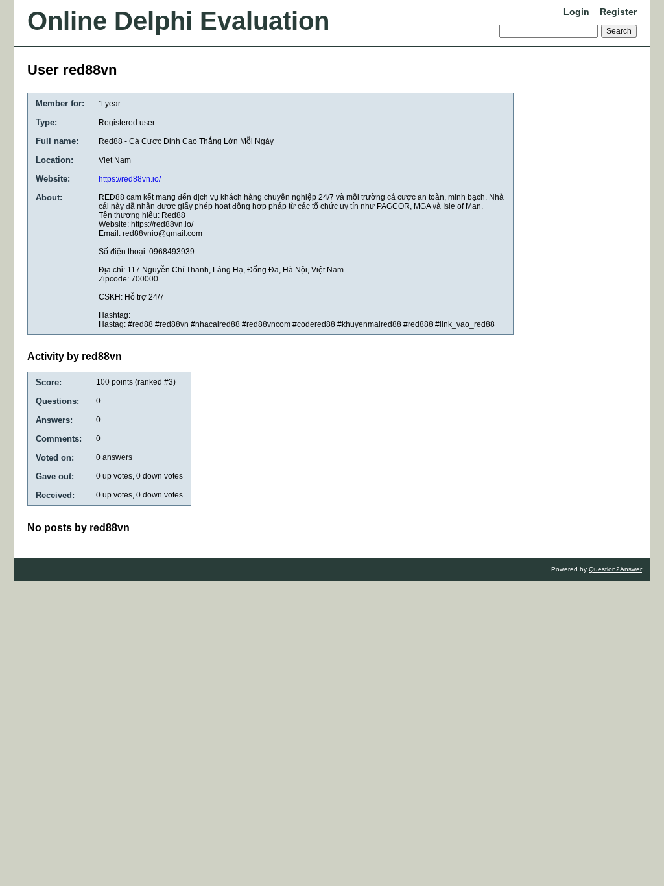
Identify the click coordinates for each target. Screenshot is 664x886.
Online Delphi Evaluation (178, 20)
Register (618, 11)
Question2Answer (615, 569)
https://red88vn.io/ (130, 179)
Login (576, 11)
